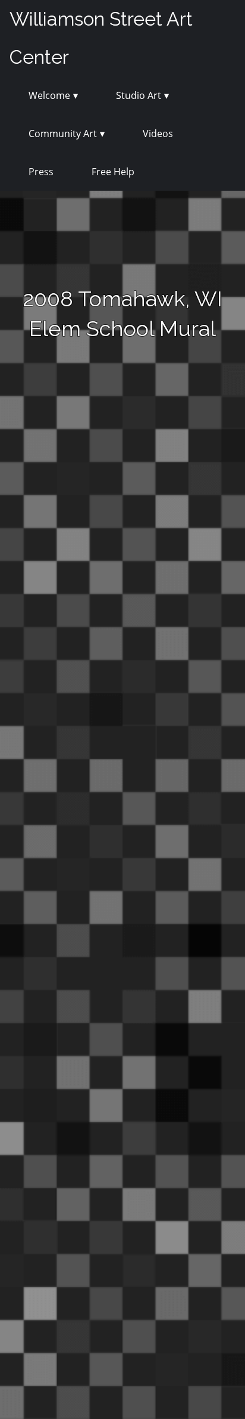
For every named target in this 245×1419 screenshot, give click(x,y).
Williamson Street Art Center (101, 38)
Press (41, 171)
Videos (158, 133)
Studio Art (138, 95)
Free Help (113, 171)
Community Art (63, 133)
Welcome (49, 95)
